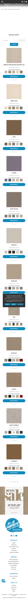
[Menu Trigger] (2, 1)
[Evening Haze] (21, 288)
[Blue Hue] (9, 288)
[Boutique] (21, 216)
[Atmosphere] (9, 72)
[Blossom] (21, 180)
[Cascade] (13, 360)
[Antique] (9, 324)
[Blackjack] (9, 360)
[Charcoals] (9, 252)
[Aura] (14, 91)
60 (16, 481)
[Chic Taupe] (17, 108)
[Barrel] (14, 199)
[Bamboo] (9, 108)
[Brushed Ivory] (17, 72)
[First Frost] (17, 252)
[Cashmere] (17, 360)
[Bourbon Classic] (14, 127)
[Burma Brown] (9, 432)
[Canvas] (14, 235)
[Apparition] (13, 324)
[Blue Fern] (13, 216)
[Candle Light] (13, 432)
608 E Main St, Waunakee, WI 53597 (14, 6)
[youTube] (26, 1)
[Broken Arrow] (21, 324)
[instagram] (24, 1)
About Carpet (10, 9)
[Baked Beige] (13, 72)
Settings (20, 304)
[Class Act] (13, 144)
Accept (7, 304)
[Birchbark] (17, 180)
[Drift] (17, 288)
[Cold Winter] (17, 432)
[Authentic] (14, 271)
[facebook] (22, 1)
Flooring (5, 9)
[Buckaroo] (21, 72)
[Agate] (14, 55)
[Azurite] (9, 180)
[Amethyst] (14, 163)
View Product (14, 76)
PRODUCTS (13, 540)
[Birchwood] (14, 343)
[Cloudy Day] (13, 288)
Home (2, 9)
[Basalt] (13, 180)
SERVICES (14, 557)
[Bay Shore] (17, 324)
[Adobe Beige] (14, 307)
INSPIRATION (14, 574)
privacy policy (14, 299)
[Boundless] (13, 108)
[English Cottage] (21, 144)
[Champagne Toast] (9, 144)
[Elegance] (17, 144)
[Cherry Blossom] (21, 360)
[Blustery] (17, 216)
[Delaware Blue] (21, 108)
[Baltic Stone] (14, 415)
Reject (13, 304)
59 (14, 481)
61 (17, 481)
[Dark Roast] (13, 252)
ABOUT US (14, 583)
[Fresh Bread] (21, 252)
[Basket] (9, 216)
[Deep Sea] (21, 432)
